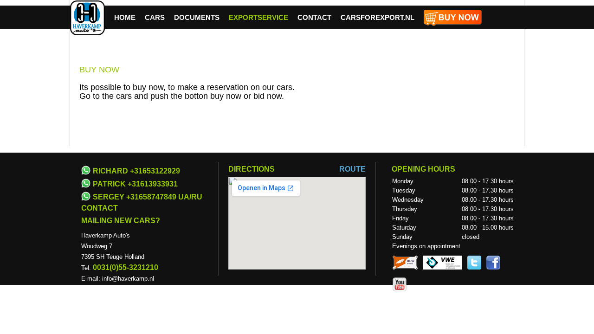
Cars (155, 17)
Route (352, 169)
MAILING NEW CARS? (120, 221)
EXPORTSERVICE (258, 17)
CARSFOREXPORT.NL (377, 17)
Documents (197, 17)
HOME (125, 17)
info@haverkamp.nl (128, 278)
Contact (314, 17)
